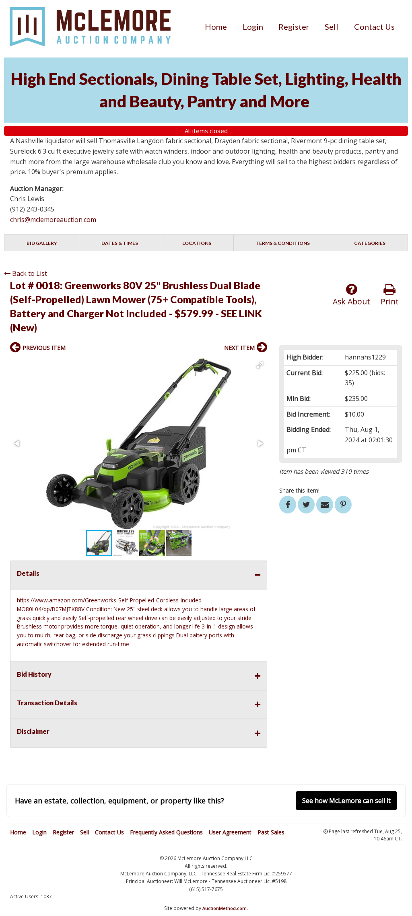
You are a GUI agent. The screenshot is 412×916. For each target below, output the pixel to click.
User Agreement (230, 832)
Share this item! (299, 490)
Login (253, 26)
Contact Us (374, 26)
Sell (331, 26)
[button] (259, 365)
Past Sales (271, 832)
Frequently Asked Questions (166, 832)
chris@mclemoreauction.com (53, 219)
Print (390, 301)
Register (293, 26)
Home (216, 26)
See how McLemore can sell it (346, 800)
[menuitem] (216, 26)
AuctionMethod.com (224, 908)
